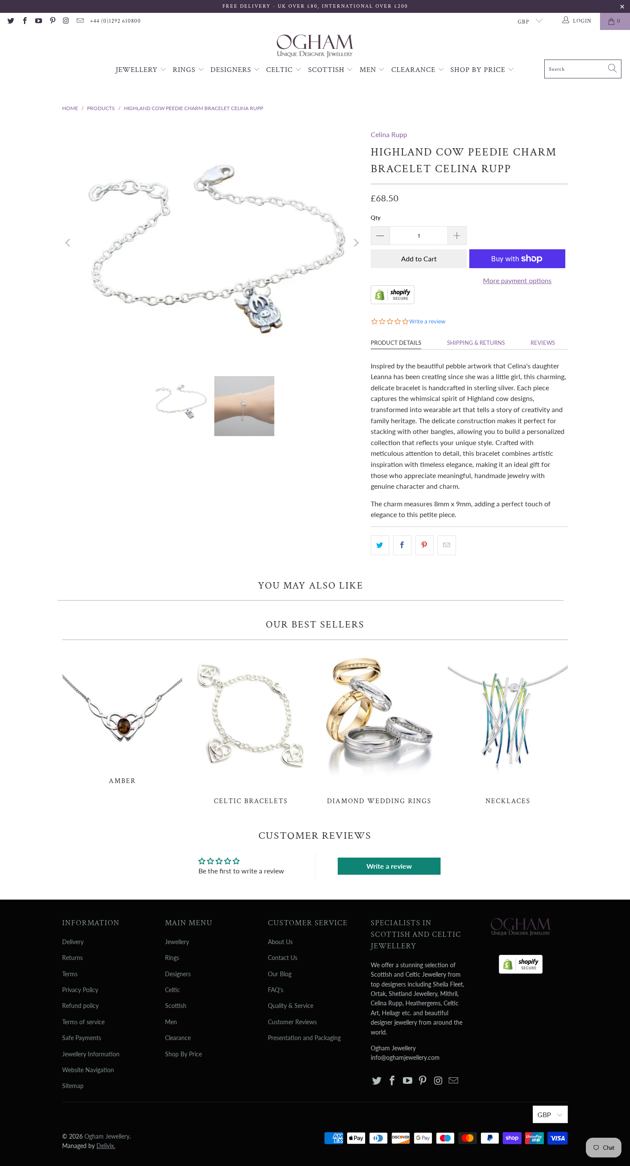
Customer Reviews (292, 1021)
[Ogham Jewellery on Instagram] (66, 21)
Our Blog (279, 974)
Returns (72, 957)
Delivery (73, 941)
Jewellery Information (91, 1054)
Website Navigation (88, 1069)
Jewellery (138, 70)
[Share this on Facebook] (402, 545)
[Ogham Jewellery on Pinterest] (52, 21)
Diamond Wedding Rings (379, 727)
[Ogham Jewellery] (315, 47)
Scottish (327, 70)
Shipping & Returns (476, 342)
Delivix (105, 1145)
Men (369, 70)
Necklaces (508, 727)
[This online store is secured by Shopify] (392, 301)
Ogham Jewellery (106, 1136)
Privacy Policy (80, 989)
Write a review (389, 866)
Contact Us (282, 957)
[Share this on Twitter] (380, 545)
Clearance (414, 70)
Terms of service (83, 1021)
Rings (185, 70)
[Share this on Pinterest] (424, 545)
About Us (280, 941)
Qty (376, 217)
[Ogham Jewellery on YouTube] (38, 21)
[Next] (356, 243)
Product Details (396, 342)
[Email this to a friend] (447, 545)
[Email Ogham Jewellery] (80, 21)
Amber (122, 717)
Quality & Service (290, 1005)
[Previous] (68, 243)
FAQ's (275, 989)
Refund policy (80, 1005)
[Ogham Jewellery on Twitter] (10, 21)
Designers (231, 70)
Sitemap (73, 1085)
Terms (70, 974)
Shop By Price (478, 70)
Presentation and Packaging (304, 1037)
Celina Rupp (389, 134)
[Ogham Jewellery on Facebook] (24, 21)
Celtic (280, 70)
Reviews (543, 342)
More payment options (517, 280)
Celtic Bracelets (251, 727)
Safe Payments (81, 1037)
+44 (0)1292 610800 (115, 21)
